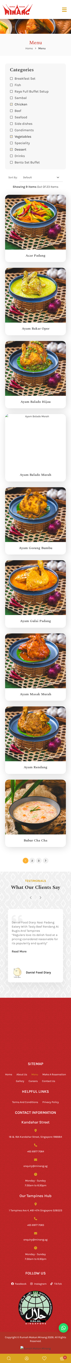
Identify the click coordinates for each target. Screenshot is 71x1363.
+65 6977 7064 (35, 1151)
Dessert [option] (20, 149)
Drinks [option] (20, 156)
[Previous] (31, 897)
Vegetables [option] (23, 136)
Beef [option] (18, 110)
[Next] (40, 897)
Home (29, 48)
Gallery (20, 1081)
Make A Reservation (54, 1074)
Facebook (21, 1283)
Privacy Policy (50, 1102)
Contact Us (48, 1081)
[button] (35, 156)
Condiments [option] (24, 130)
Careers (33, 1081)
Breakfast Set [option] (25, 78)
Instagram (40, 1283)
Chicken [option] (21, 104)
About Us (21, 1074)
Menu (34, 1074)
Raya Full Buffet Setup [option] (32, 91)
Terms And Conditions (25, 1102)
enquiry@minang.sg (35, 1165)
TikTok (58, 1283)
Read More (19, 951)
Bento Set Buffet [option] (27, 162)
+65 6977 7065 (35, 1224)
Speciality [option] (22, 143)
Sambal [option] (21, 98)
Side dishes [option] (23, 123)
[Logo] (17, 9)
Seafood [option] (21, 117)
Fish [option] (18, 85)
